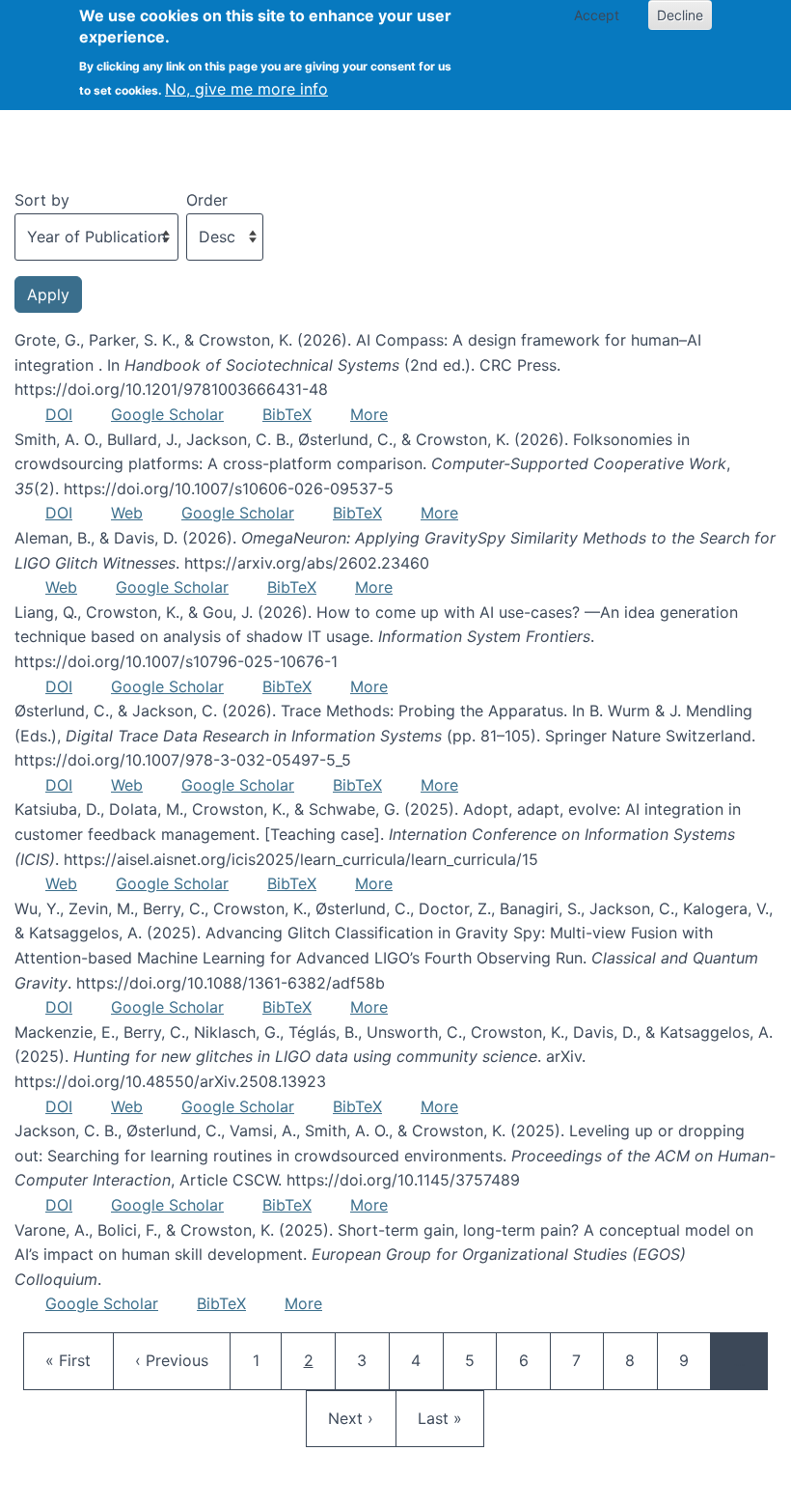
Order (207, 199)
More (369, 414)
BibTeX (287, 414)
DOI (58, 414)
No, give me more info (246, 88)
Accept (596, 15)
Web (127, 512)
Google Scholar (167, 414)
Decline (680, 15)
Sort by (41, 199)
